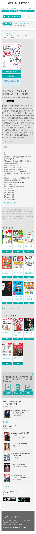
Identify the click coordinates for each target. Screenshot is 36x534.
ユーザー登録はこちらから (18, 11)
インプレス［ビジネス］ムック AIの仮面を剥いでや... (6, 298)
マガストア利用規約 (8, 520)
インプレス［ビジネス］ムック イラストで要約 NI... (18, 298)
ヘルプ (30, 8)
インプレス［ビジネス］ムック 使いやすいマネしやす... (29, 247)
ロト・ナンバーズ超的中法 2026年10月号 (18, 334)
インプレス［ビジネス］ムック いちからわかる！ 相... (29, 298)
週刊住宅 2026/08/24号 (5, 358)
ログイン (5, 8)
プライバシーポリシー (23, 520)
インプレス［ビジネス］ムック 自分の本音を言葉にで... (29, 273)
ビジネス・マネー (7, 141)
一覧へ (6, 422)
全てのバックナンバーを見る (12, 308)
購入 (7, 251)
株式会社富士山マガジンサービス (18, 524)
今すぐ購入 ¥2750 (11, 72)
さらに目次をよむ (11, 203)
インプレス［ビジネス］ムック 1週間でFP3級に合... (6, 272)
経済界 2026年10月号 (18, 358)
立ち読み (11, 76)
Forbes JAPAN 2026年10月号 (28, 333)
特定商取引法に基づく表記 (10, 522)
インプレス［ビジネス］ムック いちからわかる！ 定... (18, 246)
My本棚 (14, 8)
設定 (22, 8)
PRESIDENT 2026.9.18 (5, 333)
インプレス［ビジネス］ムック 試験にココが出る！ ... (6, 246)
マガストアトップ (9, 33)
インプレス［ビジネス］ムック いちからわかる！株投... (18, 273)
